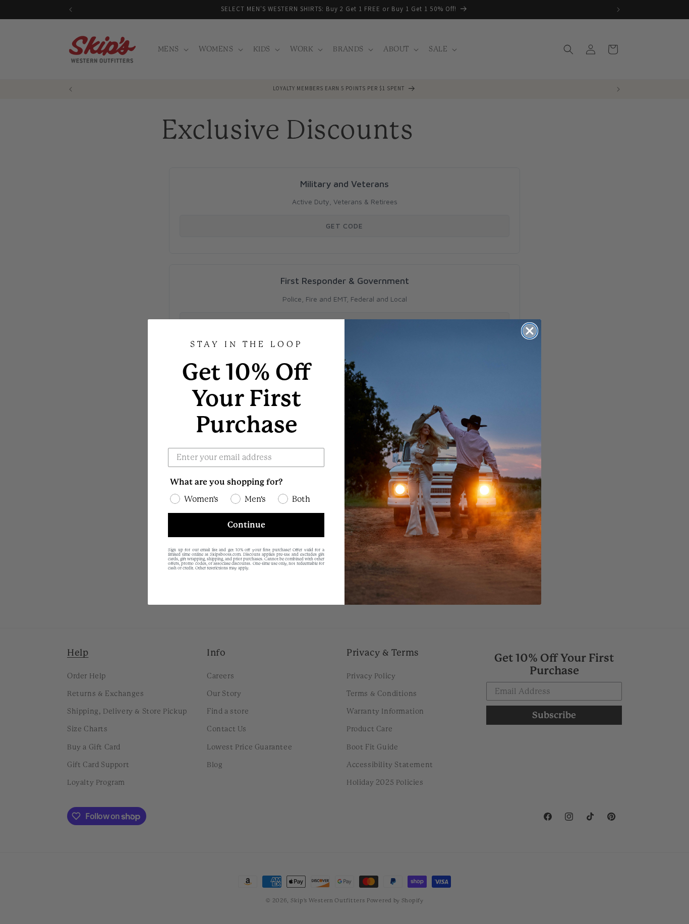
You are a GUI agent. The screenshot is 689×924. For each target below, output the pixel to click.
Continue (246, 525)
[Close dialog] (529, 330)
